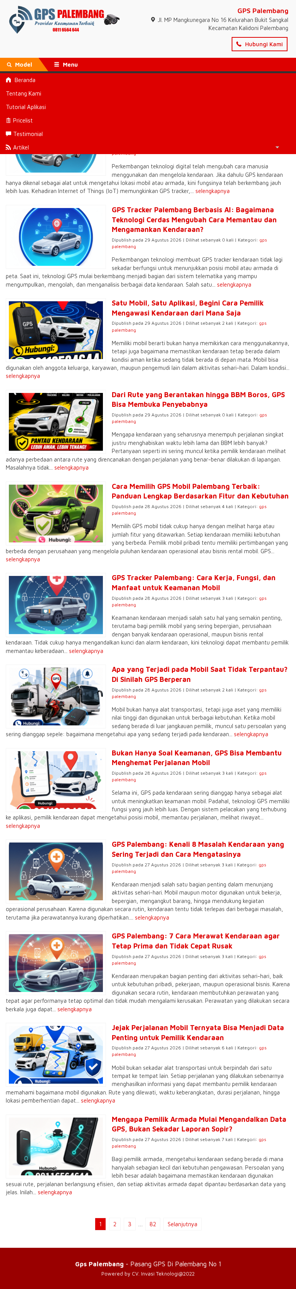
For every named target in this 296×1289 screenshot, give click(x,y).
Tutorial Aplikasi (26, 107)
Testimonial (28, 134)
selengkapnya (212, 191)
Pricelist (23, 120)
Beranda (24, 80)
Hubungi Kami (263, 44)
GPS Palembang (262, 11)
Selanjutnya (182, 1224)
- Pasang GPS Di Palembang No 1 (148, 1263)
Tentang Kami (23, 93)
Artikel (21, 147)
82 (153, 1224)
